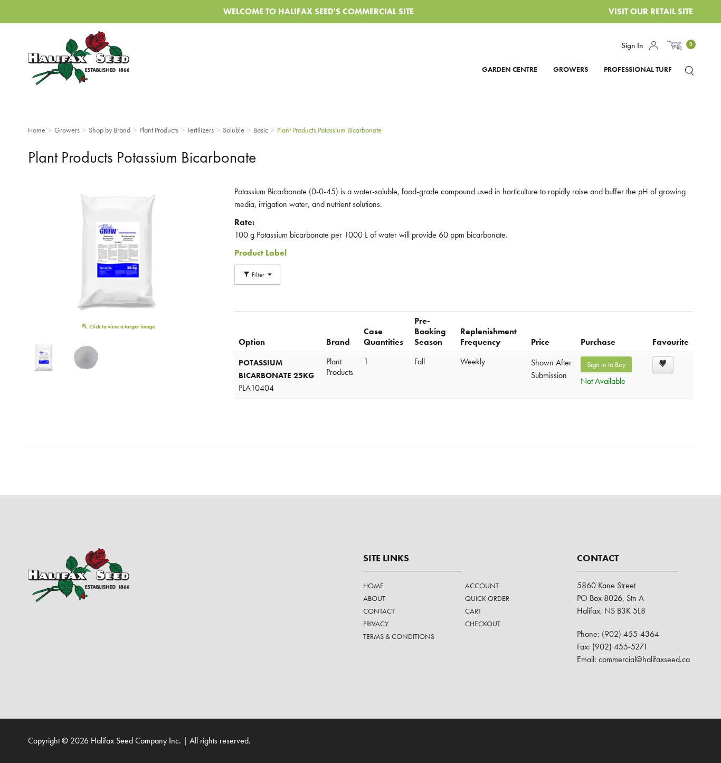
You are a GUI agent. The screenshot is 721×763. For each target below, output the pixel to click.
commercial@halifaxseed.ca (644, 659)
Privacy (375, 623)
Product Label (260, 252)
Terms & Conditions (398, 636)
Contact (379, 611)
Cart (473, 611)
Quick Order (487, 598)
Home (373, 585)
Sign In (632, 45)
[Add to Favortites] (662, 364)
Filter (258, 274)
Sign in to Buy (606, 364)
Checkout (482, 623)
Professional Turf (638, 69)
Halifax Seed (87, 58)
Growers (570, 69)
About (374, 598)
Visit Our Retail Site (651, 11)
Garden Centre (509, 69)
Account (653, 45)
